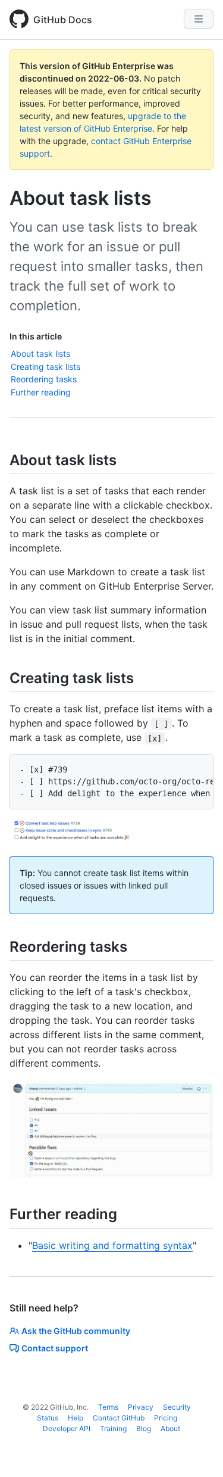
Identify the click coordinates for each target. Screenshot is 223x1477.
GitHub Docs (62, 20)
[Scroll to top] (197, 1451)
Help (75, 1417)
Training (113, 1428)
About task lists (40, 353)
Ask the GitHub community (75, 1331)
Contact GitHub (119, 1417)
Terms (108, 1407)
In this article (36, 336)
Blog (143, 1428)
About (170, 1428)
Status (47, 1417)
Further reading (41, 392)
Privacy (140, 1407)
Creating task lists (45, 367)
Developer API (66, 1428)
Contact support (54, 1348)
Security (177, 1407)
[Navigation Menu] (198, 19)
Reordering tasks (44, 379)
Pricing (165, 1417)
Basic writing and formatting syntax (112, 1245)
